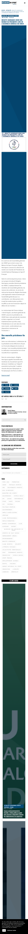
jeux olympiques (8, 490)
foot (4, 552)
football (10, 504)
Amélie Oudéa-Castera (9, 512)
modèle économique (9, 523)
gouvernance (6, 496)
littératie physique (8, 547)
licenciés (16, 569)
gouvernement (7, 509)
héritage (5, 515)
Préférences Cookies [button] (11, 930)
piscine (17, 501)
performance (18, 498)
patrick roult (18, 496)
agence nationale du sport (11, 566)
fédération (15, 482)
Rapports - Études (8, 807)
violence (13, 563)
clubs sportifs (7, 544)
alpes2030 (5, 526)
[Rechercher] (25, 420)
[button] (5, 385)
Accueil (3, 10)
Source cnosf (6, 375)
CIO (3, 504)
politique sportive (8, 507)
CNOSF (4, 484)
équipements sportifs (15, 487)
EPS (3, 498)
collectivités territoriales (11, 549)
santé (10, 501)
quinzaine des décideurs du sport (13, 529)
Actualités (8, 10)
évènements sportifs (15, 552)
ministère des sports (9, 493)
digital (4, 563)
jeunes (9, 498)
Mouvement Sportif (13, 16)
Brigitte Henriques (8, 541)
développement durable (10, 560)
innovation (6, 569)
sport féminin (7, 558)
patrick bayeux (18, 555)
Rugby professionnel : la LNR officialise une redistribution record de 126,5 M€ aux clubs (12, 435)
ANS (3, 487)
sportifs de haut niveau (10, 533)
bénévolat (15, 572)
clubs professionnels (9, 518)
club (20, 523)
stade (4, 501)
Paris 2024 (5, 482)
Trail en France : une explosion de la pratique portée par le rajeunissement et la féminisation (13, 439)
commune (5, 572)
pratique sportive (15, 484)
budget (13, 526)
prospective (6, 555)
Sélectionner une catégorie (11, 473)
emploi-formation (8, 521)
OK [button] (4, 930)
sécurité (18, 544)
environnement (7, 538)
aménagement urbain (9, 536)
